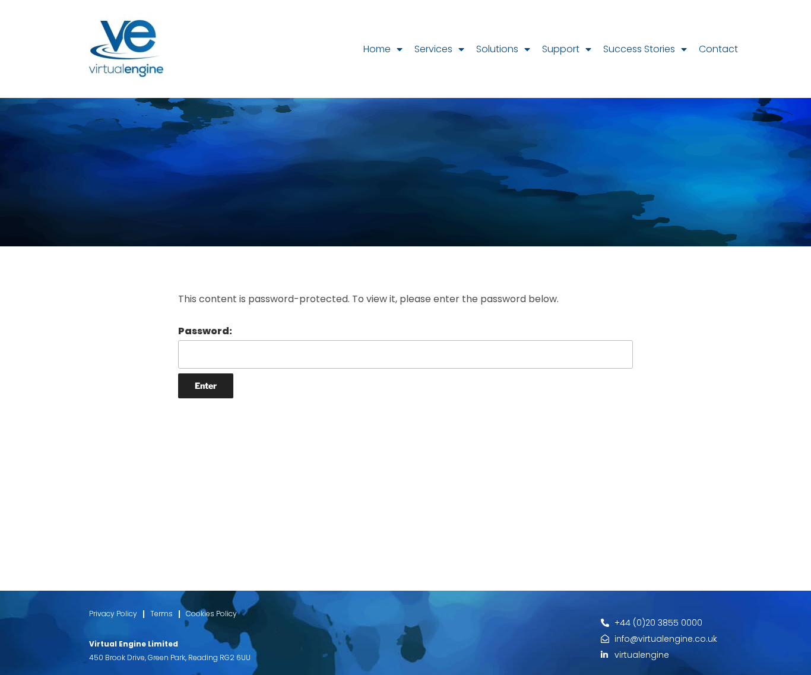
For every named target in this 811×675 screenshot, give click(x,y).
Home (377, 49)
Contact (718, 49)
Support (560, 49)
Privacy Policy (113, 614)
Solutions (497, 49)
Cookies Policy (211, 614)
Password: (205, 331)
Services (433, 49)
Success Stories (639, 49)
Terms (161, 614)
